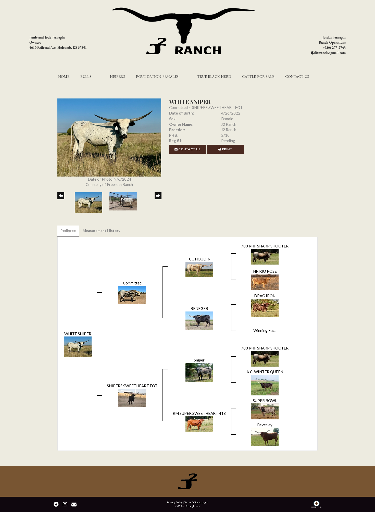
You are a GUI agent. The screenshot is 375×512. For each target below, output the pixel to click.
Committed (178, 107)
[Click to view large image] (109, 137)
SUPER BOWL (265, 400)
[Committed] (132, 294)
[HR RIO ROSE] (265, 281)
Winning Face (265, 330)
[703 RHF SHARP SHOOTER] (265, 256)
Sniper (199, 360)
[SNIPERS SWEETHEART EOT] (132, 397)
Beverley (264, 424)
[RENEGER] (199, 320)
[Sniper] (199, 371)
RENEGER (199, 308)
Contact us (189, 149)
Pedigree (68, 230)
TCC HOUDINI (199, 259)
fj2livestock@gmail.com (328, 53)
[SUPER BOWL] (265, 410)
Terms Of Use (192, 502)
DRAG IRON (265, 295)
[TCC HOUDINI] (199, 269)
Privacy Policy (174, 502)
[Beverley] (265, 436)
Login (205, 502)
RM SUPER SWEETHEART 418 (199, 413)
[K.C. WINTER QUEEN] (265, 384)
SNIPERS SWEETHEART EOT (217, 107)
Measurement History (101, 230)
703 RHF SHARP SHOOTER (265, 246)
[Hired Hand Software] (316, 505)
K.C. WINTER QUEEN (265, 371)
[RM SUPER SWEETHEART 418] (199, 423)
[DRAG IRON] (265, 307)
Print (226, 149)
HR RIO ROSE (265, 271)
